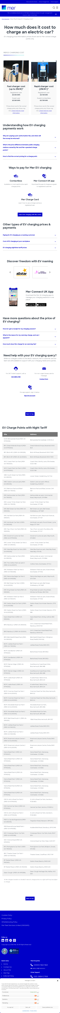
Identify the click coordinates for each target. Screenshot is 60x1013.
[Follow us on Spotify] (11, 941)
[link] (31, 304)
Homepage (5, 19)
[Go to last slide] (10, 272)
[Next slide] (49, 272)
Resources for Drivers (31, 2)
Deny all (27, 1007)
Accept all (10, 1007)
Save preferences (47, 1007)
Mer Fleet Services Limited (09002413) (15, 925)
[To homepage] (9, 7)
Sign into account (29, 395)
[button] (57, 980)
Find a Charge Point (44, 2)
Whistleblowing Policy (9, 922)
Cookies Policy (25, 1010)
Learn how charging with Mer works (30, 214)
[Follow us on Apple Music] (15, 941)
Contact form (44, 379)
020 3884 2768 (15, 377)
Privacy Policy (33, 1010)
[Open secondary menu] (57, 8)
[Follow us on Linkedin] (3, 941)
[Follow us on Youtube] (7, 941)
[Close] (56, 14)
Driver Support (54, 2)
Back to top (30, 414)
